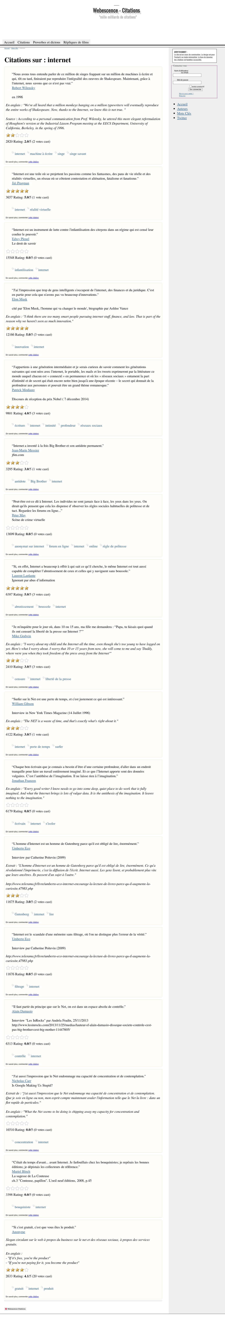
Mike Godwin (21, 635)
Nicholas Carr (21, 1080)
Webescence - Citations (116, 10)
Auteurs (182, 108)
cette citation (33, 162)
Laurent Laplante (23, 575)
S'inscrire (182, 96)
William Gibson (23, 703)
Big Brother (39, 481)
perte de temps (40, 746)
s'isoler (50, 823)
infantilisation (24, 269)
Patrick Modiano (23, 389)
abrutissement (24, 606)
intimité (50, 425)
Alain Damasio (22, 1011)
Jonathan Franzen (24, 780)
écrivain (20, 823)
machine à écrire (41, 153)
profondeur (68, 425)
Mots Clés (184, 113)
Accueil (182, 104)
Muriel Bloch (21, 1171)
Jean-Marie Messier (25, 450)
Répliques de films (76, 42)
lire (51, 914)
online (93, 546)
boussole (45, 606)
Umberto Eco (21, 848)
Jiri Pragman (20, 183)
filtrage (19, 986)
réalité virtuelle (40, 209)
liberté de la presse (58, 678)
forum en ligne (59, 546)
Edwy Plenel (20, 238)
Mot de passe (182, 80)
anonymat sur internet (29, 546)
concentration (24, 1142)
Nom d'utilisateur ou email (181, 72)
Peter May (19, 515)
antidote (20, 481)
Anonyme (18, 1231)
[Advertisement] (116, 29)
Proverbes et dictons (46, 42)
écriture (20, 425)
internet (20, 153)
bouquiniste (22, 1206)
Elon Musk (19, 299)
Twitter (182, 117)
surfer (59, 746)
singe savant (78, 153)
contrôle (20, 1055)
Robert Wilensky (23, 87)
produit (48, 1288)
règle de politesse (114, 546)
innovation (22, 346)
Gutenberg (22, 914)
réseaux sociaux (91, 425)
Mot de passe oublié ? (186, 93)
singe (61, 153)
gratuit (19, 1288)
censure (20, 678)
